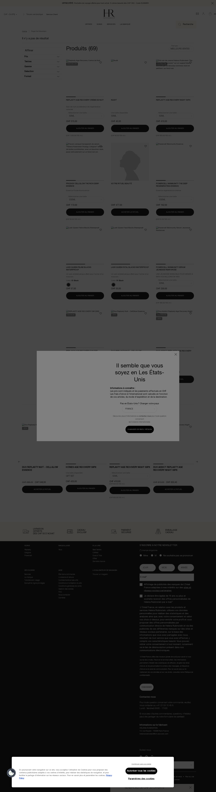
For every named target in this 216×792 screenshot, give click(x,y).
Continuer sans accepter (141, 764)
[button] (11, 773)
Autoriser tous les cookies (141, 771)
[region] (93, 772)
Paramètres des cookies (141, 779)
